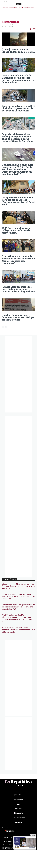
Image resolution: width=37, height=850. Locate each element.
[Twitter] (20, 785)
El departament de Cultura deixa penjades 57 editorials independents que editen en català (18, 629)
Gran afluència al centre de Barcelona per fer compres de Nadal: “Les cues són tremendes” (18, 260)
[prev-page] (3, 327)
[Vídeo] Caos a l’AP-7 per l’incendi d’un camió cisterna (18, 50)
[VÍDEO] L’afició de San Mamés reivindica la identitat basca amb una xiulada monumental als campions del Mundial (17, 618)
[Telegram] (18, 785)
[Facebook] (14, 785)
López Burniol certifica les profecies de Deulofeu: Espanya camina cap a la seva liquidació (18, 586)
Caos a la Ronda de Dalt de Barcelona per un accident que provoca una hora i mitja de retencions (18, 79)
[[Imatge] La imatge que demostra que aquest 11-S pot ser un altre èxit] (18, 304)
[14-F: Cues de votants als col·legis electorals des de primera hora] (18, 217)
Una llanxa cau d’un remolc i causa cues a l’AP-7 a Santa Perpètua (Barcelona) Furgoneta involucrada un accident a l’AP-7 (18, 169)
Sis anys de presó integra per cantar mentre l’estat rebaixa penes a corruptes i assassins (18, 596)
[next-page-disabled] (6, 327)
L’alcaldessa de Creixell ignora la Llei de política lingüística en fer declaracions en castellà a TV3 (18, 607)
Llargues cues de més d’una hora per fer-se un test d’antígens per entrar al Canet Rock (18, 201)
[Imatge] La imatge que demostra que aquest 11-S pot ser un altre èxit (18, 317)
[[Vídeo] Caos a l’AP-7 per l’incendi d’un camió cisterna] (18, 39)
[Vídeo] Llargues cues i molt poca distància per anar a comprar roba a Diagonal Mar (18, 289)
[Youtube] (22, 785)
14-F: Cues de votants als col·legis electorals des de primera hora (16, 230)
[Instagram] (16, 785)
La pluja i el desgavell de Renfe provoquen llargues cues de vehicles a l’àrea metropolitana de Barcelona (17, 138)
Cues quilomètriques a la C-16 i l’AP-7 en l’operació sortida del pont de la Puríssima (18, 108)
